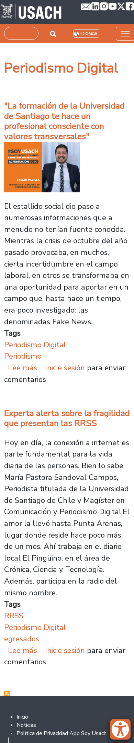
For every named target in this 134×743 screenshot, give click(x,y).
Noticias (26, 725)
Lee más (22, 367)
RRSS (13, 615)
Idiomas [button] (88, 33)
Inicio (22, 717)
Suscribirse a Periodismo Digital (7, 693)
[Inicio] (31, 12)
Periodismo (23, 356)
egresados (21, 638)
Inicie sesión (65, 367)
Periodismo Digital (35, 344)
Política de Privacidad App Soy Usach (61, 733)
